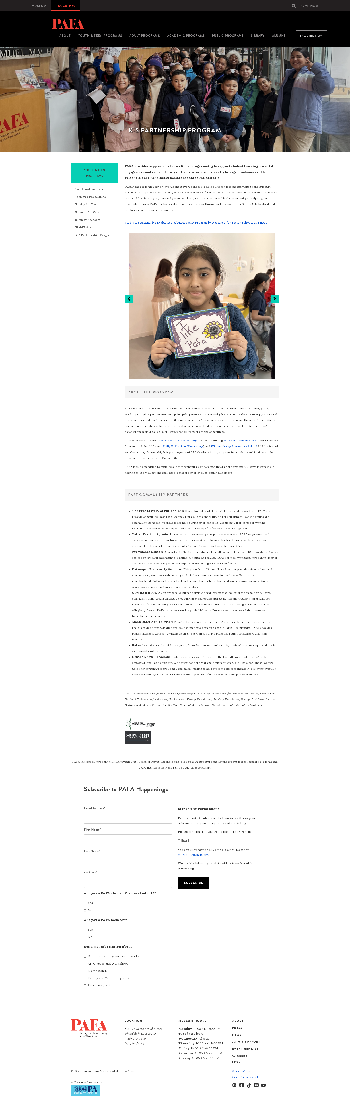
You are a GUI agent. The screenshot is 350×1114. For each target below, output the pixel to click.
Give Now (309, 5)
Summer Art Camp (88, 212)
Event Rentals (245, 1048)
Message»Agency (85, 1081)
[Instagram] (234, 1085)
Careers (240, 1055)
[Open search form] (294, 6)
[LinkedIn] (256, 1085)
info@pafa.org (134, 1043)
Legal (237, 1062)
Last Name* (92, 850)
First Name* (92, 829)
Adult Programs (144, 35)
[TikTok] (249, 1085)
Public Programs (228, 35)
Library (258, 35)
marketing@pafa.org (193, 854)
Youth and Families (89, 189)
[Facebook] (241, 1085)
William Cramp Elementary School (234, 446)
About (65, 35)
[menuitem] (39, 5)
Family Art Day (86, 204)
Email (185, 840)
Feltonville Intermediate (240, 440)
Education (65, 5)
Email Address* (94, 808)
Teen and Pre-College (90, 196)
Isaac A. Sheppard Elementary (177, 440)
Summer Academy (87, 219)
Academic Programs (186, 35)
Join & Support (246, 1042)
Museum (39, 5)
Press (237, 1028)
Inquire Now (311, 36)
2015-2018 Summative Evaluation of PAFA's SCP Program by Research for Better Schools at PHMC (196, 222)
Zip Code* (91, 872)
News (237, 1035)
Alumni (278, 35)
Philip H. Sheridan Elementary (183, 446)
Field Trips (83, 227)
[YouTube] (263, 1085)
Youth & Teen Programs (100, 35)
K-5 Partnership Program (93, 235)
